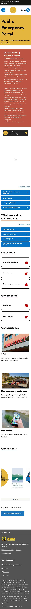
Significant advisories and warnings (11, 192)
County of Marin (17, 606)
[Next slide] (28, 479)
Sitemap (18, 550)
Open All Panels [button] (25, 186)
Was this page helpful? (12, 513)
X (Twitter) (6, 575)
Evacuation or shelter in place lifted (12, 244)
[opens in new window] (8, 539)
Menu (3, 10)
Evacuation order (8, 229)
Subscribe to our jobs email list (12, 565)
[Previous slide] (3, 479)
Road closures (7, 198)
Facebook (6, 572)
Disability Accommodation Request (12, 591)
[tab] (13, 499)
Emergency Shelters (9, 203)
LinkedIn (5, 568)
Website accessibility (8, 550)
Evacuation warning (9, 234)
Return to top (6, 532)
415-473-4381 (20, 587)
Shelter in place (8, 239)
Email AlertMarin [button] (6, 553)
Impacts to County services (11, 207)
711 (5, 589)
